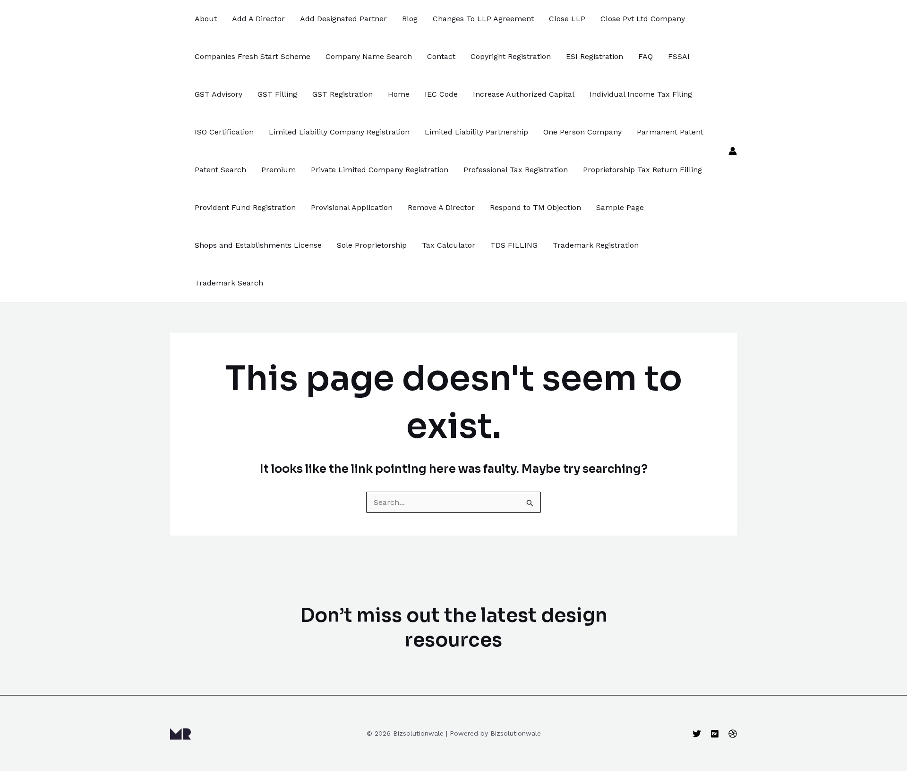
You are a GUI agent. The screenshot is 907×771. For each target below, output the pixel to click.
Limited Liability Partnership (476, 131)
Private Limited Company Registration (379, 169)
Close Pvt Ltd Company (642, 18)
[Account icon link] (732, 151)
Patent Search (220, 169)
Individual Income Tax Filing (641, 94)
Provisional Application (352, 207)
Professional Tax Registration (515, 169)
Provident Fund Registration (245, 207)
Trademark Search (229, 282)
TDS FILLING (514, 245)
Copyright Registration (511, 56)
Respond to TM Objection (535, 207)
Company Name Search (368, 56)
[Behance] (714, 733)
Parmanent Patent (670, 131)
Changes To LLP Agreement (483, 18)
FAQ (645, 56)
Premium (278, 169)
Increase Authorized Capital (523, 94)
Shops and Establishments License (258, 245)
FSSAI (679, 56)
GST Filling (277, 94)
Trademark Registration (596, 245)
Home (399, 94)
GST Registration (342, 94)
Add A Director (258, 18)
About (206, 18)
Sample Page (620, 207)
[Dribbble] (732, 733)
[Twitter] (697, 733)
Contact (441, 56)
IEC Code (441, 94)
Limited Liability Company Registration (339, 131)
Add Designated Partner (343, 18)
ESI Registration (594, 56)
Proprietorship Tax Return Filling (642, 169)
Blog (410, 18)
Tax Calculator (448, 245)
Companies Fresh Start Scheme (252, 56)
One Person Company (582, 131)
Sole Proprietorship (372, 245)
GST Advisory (218, 94)
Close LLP (567, 18)
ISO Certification (224, 131)
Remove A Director (441, 207)
